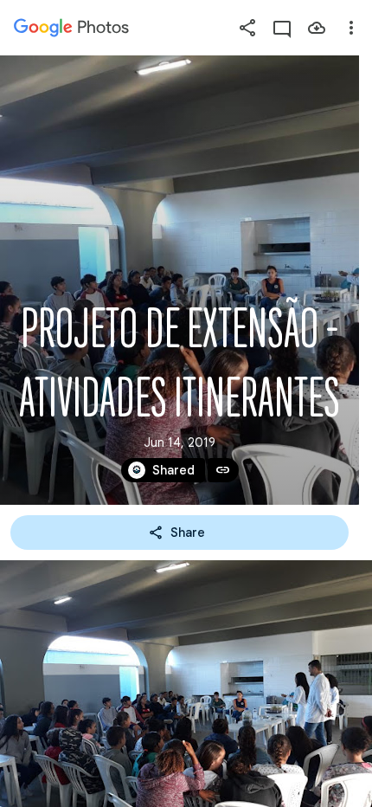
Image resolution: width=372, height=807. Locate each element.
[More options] (351, 27)
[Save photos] (316, 27)
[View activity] (282, 27)
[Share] (247, 27)
